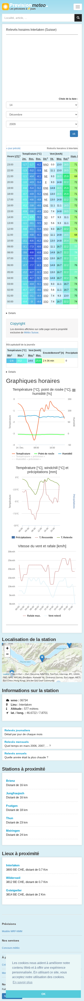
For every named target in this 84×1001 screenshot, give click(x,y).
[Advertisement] (42, 66)
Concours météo (11, 948)
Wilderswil (27, 880)
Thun (17, 820)
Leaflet (6, 673)
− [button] (7, 654)
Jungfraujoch (17, 795)
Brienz (17, 782)
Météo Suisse (31, 332)
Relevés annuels (26, 755)
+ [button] (7, 648)
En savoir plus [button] (22, 982)
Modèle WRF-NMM (12, 931)
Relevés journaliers (23, 732)
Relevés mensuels (27, 743)
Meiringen (17, 832)
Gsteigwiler (26, 892)
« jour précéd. (13, 148)
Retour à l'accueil (25, 6)
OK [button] (43, 994)
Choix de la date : (68, 99)
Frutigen (17, 808)
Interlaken (27, 867)
